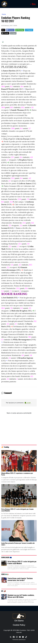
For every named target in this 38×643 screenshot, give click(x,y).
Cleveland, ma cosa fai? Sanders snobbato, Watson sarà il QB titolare (21, 596)
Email (14, 33)
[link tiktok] (26, 637)
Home (4, 14)
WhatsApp (20, 30)
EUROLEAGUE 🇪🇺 (6, 557)
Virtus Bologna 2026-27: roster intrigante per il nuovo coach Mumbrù (22, 562)
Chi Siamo (19, 620)
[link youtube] (20, 637)
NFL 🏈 (3, 591)
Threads (6, 33)
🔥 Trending (5, 447)
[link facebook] (14, 637)
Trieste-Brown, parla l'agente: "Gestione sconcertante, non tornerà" (20, 579)
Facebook (11, 30)
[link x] (10, 637)
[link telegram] (23, 637)
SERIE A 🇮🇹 (4, 574)
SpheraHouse (22, 639)
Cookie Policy (19, 625)
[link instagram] (17, 637)
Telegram (29, 30)
